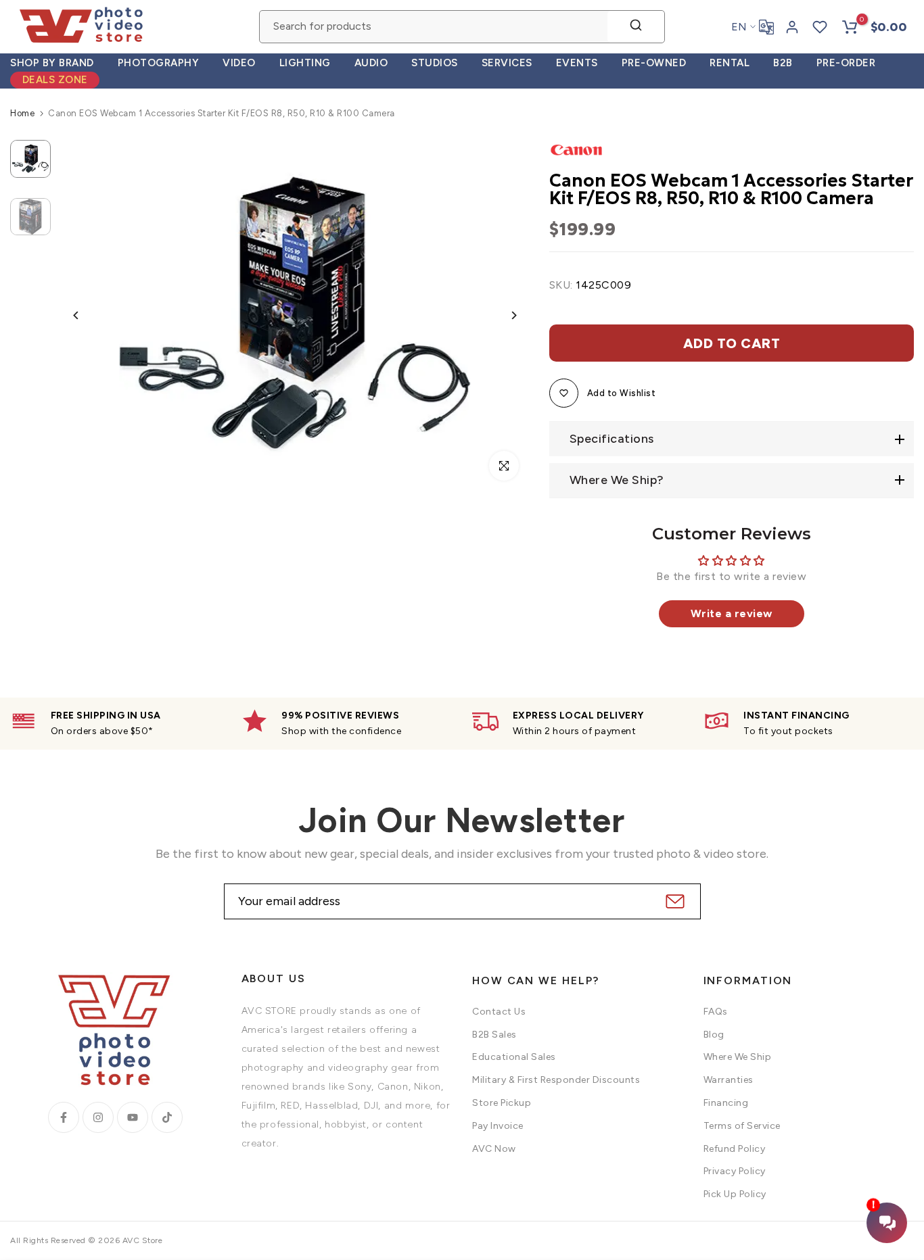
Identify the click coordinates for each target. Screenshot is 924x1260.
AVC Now (494, 1149)
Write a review (731, 613)
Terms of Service (742, 1126)
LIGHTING (305, 63)
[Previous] (86, 315)
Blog (713, 1034)
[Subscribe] (673, 901)
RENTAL (729, 63)
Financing (726, 1103)
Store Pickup (501, 1103)
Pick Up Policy (734, 1194)
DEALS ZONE (55, 80)
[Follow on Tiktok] (167, 1117)
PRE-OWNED (654, 63)
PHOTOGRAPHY (159, 63)
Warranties (728, 1080)
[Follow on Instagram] (98, 1117)
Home (22, 113)
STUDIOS (434, 63)
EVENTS (577, 63)
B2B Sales (494, 1034)
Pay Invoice (498, 1126)
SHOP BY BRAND (52, 63)
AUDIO (371, 63)
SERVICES (507, 63)
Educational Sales (514, 1057)
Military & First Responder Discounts (556, 1080)
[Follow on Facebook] (63, 1117)
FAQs (715, 1011)
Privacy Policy (734, 1171)
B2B (783, 63)
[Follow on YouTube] (132, 1117)
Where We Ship (737, 1057)
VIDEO (239, 63)
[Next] (503, 315)
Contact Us (499, 1011)
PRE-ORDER (846, 63)
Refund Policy (734, 1149)
